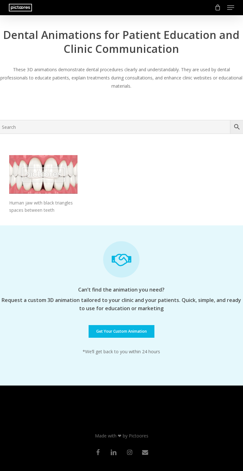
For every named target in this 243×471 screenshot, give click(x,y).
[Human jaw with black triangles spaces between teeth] (43, 174)
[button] (230, 7)
